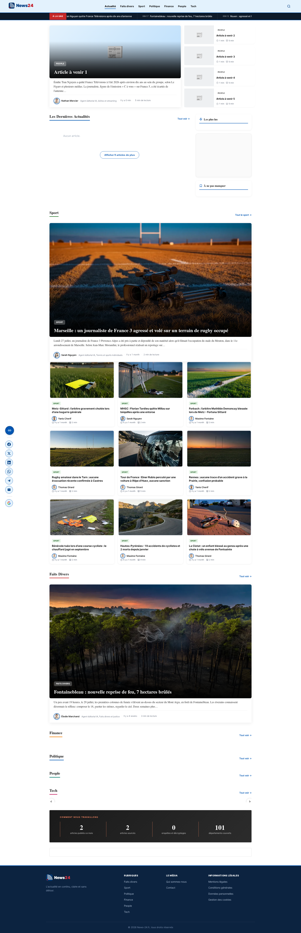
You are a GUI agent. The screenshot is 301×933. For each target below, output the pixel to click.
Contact (170, 887)
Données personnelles (220, 893)
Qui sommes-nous (176, 881)
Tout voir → (183, 118)
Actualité (110, 6)
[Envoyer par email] (9, 490)
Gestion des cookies (219, 899)
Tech (193, 6)
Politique (154, 6)
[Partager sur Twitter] (9, 453)
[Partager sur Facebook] (9, 444)
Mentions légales (217, 881)
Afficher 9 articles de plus (119, 155)
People (182, 6)
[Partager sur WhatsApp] (9, 471)
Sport (141, 6)
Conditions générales (220, 887)
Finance (169, 6)
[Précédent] (51, 801)
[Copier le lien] (9, 430)
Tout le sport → (243, 214)
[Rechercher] (288, 6)
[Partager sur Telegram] (9, 480)
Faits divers (127, 6)
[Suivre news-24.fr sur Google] (9, 503)
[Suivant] (249, 801)
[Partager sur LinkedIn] (9, 462)
